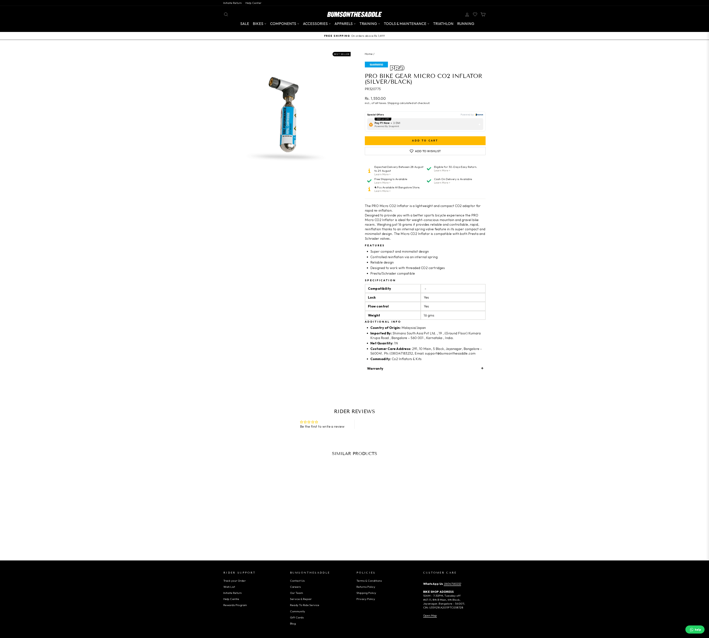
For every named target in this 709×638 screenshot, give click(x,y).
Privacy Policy (366, 599)
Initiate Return (232, 3)
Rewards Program (235, 605)
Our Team (296, 593)
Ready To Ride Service (304, 605)
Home (369, 54)
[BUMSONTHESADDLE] (354, 14)
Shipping (393, 103)
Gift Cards (297, 617)
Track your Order (234, 580)
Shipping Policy (366, 593)
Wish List (229, 587)
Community (297, 611)
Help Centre (231, 599)
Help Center (254, 3)
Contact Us (297, 580)
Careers (295, 587)
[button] (425, 368)
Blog (293, 623)
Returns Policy (366, 587)
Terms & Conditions (369, 580)
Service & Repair (301, 599)
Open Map (430, 615)
